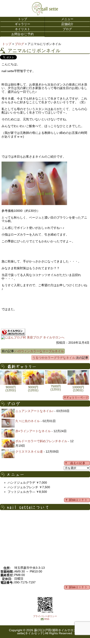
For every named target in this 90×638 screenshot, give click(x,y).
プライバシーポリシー (45, 616)
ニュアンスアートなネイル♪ (34, 411)
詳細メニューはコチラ (77, 500)
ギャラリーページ (76, 397)
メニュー (67, 19)
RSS (46, 619)
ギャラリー (22, 24)
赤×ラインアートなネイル (33, 431)
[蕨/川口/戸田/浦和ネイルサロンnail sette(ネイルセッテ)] (45, 14)
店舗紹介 (67, 24)
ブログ (67, 29)
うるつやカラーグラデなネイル (53, 357)
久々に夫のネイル (27, 421)
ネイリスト (22, 29)
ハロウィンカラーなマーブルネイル (39, 351)
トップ (22, 19)
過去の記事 (77, 463)
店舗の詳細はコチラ (77, 587)
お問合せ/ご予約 (22, 34)
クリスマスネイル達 (29, 451)
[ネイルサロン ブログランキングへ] (13, 334)
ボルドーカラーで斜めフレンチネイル (41, 441)
